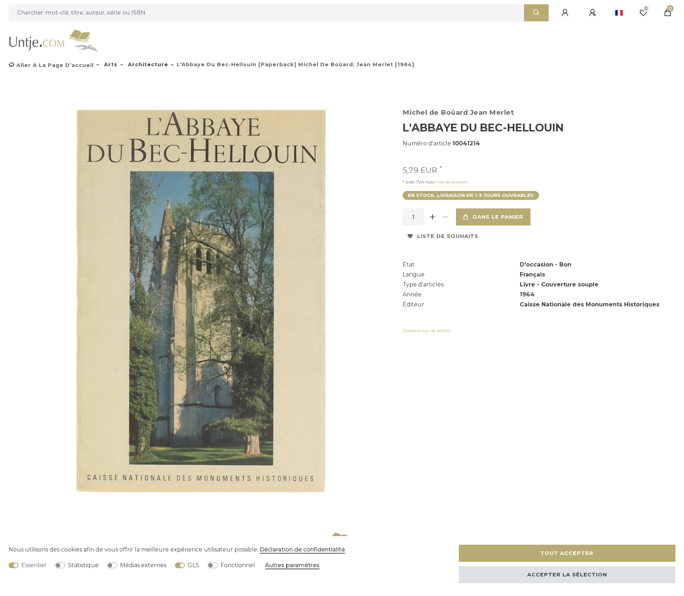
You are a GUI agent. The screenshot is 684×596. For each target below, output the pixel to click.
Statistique (83, 565)
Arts (110, 64)
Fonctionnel (238, 565)
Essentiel (34, 565)
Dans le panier (498, 217)
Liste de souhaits (447, 236)
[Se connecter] (566, 12)
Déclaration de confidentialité (302, 549)
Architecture (147, 64)
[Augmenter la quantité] (432, 217)
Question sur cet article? (427, 330)
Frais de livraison (451, 182)
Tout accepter (567, 553)
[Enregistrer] (593, 12)
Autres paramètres (292, 565)
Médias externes (143, 565)
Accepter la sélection (567, 574)
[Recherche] (536, 12)
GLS (193, 565)
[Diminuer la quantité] (445, 217)
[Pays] (619, 13)
